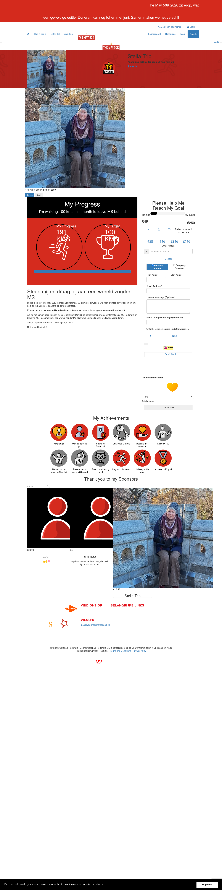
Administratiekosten (153, 377)
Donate (193, 34)
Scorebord (116, 623)
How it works (40, 33)
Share (39, 195)
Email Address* (154, 285)
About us (68, 33)
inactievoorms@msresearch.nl (95, 624)
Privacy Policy (139, 650)
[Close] (221, 42)
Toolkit (148, 608)
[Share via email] (133, 66)
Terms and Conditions (120, 650)
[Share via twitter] (131, 66)
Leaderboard (154, 33)
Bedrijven (115, 614)
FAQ (147, 612)
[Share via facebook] (128, 66)
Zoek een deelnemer (171, 26)
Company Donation (180, 267)
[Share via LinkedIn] (136, 66)
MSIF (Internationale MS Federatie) (162, 617)
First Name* (152, 274)
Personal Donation (158, 267)
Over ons (115, 619)
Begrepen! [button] (207, 884)
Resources (170, 33)
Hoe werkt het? (118, 609)
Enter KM (55, 33)
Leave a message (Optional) (160, 297)
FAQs (182, 33)
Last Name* (176, 274)
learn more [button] (97, 884)
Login (192, 26)
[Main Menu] (1, 42)
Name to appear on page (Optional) (164, 317)
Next (174, 335)
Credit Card (170, 354)
